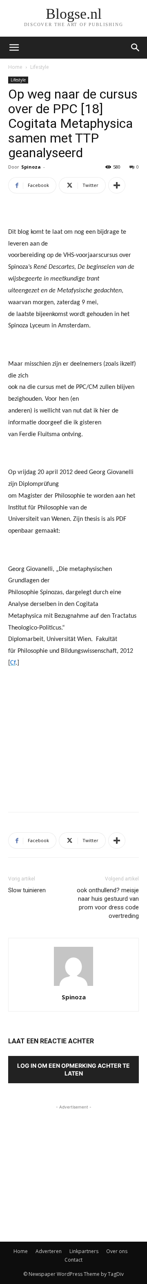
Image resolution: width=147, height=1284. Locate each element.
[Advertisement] (73, 746)
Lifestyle (39, 67)
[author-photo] (73, 985)
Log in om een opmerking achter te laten (73, 1069)
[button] (135, 48)
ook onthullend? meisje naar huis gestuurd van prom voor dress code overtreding (108, 903)
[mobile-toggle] (14, 48)
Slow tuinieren (27, 890)
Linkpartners (83, 1251)
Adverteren (49, 1251)
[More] (116, 185)
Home (15, 67)
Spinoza (31, 167)
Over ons (116, 1251)
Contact (73, 1259)
